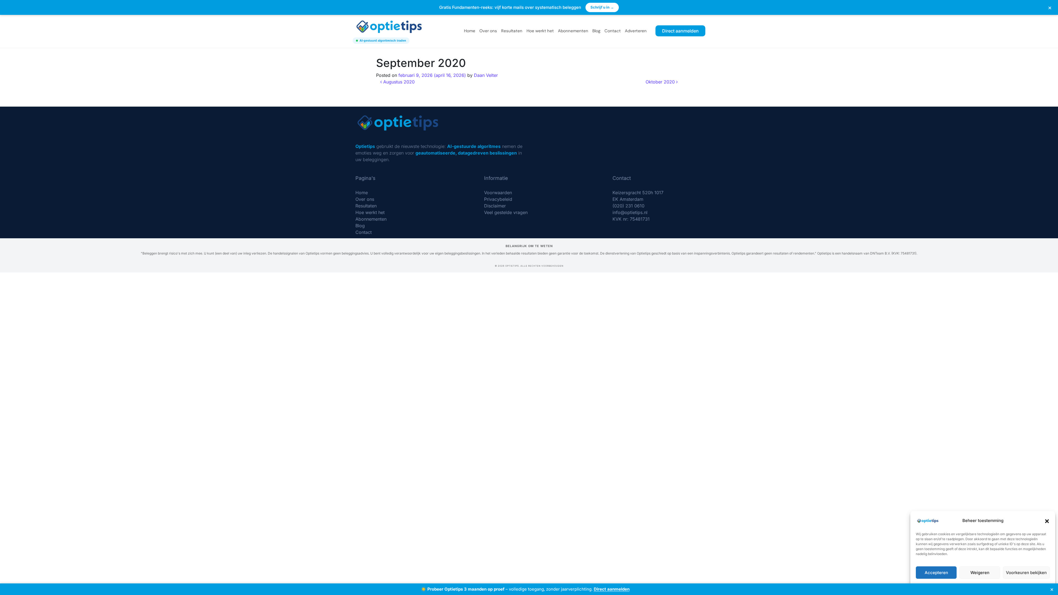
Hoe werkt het (540, 31)
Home (469, 31)
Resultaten (511, 31)
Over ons (488, 31)
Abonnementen (573, 31)
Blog (596, 31)
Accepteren (936, 572)
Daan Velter (486, 75)
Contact (612, 31)
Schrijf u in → (602, 7)
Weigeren (979, 572)
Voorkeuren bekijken (1026, 572)
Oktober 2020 (661, 82)
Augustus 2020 (398, 82)
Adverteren (636, 31)
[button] (1047, 520)
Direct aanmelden (612, 589)
